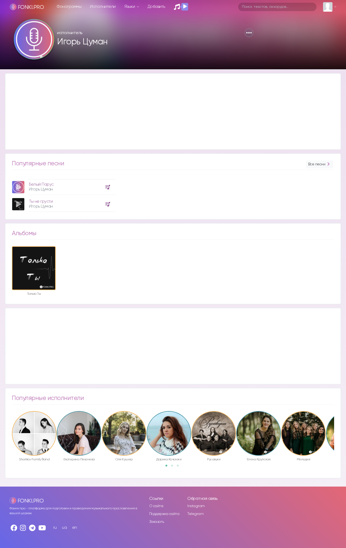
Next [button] (337, 422)
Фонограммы (69, 7)
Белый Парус (41, 184)
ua (64, 528)
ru (55, 528)
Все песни (316, 164)
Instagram (196, 506)
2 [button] (174, 467)
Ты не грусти (41, 201)
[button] (249, 33)
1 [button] (168, 467)
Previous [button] (9, 422)
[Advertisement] (167, 111)
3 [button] (179, 467)
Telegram (195, 514)
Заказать (156, 522)
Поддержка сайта (164, 514)
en (74, 528)
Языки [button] (130, 7)
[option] (63, 193)
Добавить (156, 7)
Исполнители (103, 7)
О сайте (156, 506)
